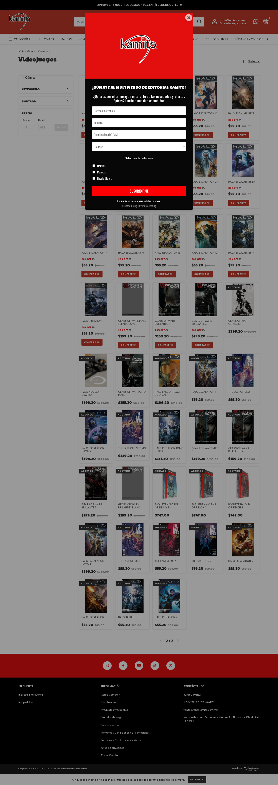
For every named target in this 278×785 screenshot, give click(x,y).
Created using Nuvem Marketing (139, 206)
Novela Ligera (104, 178)
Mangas (101, 172)
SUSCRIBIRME (139, 191)
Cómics (101, 165)
